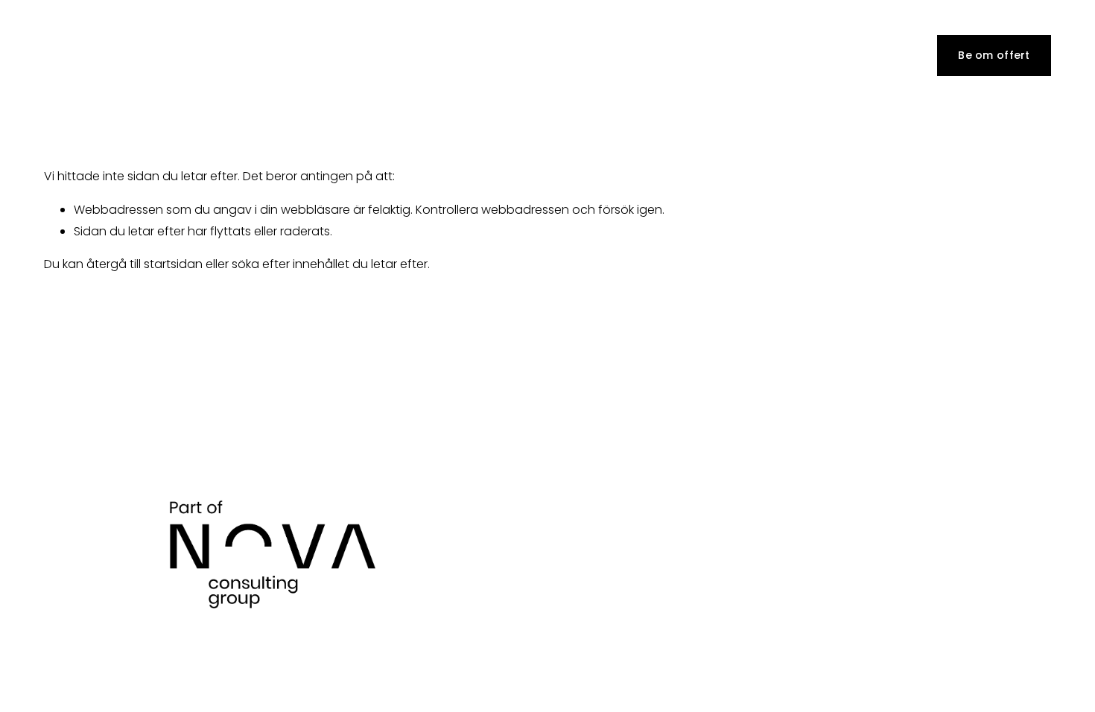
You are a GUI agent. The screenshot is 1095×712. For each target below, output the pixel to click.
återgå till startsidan (144, 264)
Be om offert (993, 55)
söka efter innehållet (290, 264)
